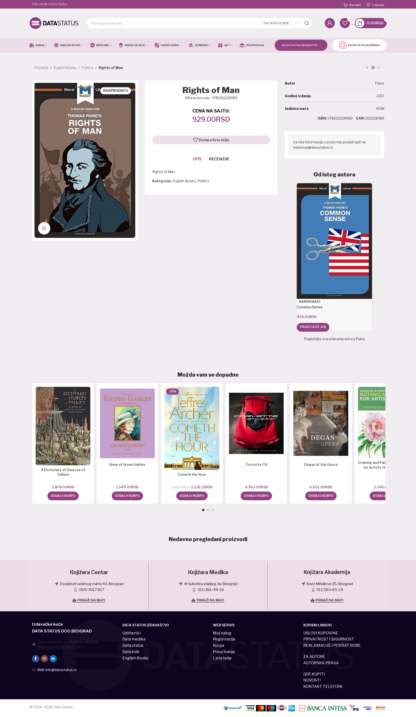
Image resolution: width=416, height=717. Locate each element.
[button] (63, 496)
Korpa (218, 645)
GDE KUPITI (314, 674)
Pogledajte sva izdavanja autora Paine (334, 339)
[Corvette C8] (256, 423)
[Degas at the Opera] (320, 423)
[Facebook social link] (35, 658)
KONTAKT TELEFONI (322, 686)
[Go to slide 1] (203, 510)
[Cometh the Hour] (191, 428)
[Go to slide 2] (208, 510)
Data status (133, 645)
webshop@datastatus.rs (313, 147)
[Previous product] (367, 68)
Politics (87, 68)
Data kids (130, 651)
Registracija (224, 639)
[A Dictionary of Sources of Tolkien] (63, 426)
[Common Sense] (334, 241)
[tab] (197, 159)
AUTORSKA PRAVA (321, 663)
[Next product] (379, 68)
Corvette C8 (256, 464)
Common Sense (310, 307)
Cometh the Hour (192, 474)
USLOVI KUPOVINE (320, 633)
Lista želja (222, 658)
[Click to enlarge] (44, 228)
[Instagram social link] (44, 658)
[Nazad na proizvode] (373, 68)
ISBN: (322, 118)
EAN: (360, 118)
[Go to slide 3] (213, 510)
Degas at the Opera (320, 464)
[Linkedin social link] (53, 658)
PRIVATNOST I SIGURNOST (328, 639)
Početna (41, 68)
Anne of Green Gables (127, 464)
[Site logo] (54, 23)
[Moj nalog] (329, 23)
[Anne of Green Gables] (127, 423)
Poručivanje (224, 651)
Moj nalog (222, 633)
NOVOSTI (312, 680)
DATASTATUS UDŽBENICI (364, 45)
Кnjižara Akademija (327, 572)
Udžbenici (131, 633)
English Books (64, 68)
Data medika (133, 639)
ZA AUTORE (314, 656)
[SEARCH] (307, 23)
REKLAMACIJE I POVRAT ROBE (332, 645)
